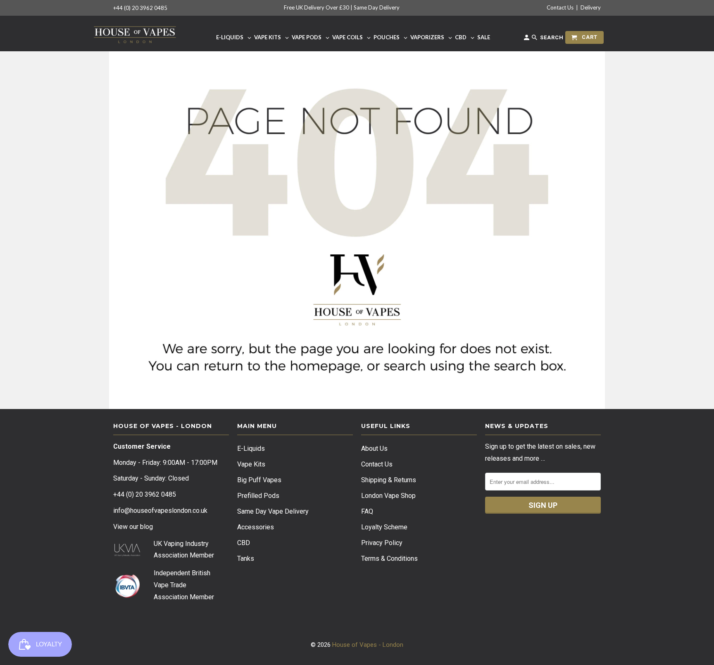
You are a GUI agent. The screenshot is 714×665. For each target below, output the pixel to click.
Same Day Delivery (377, 7)
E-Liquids (251, 448)
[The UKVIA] (127, 554)
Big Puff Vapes (259, 480)
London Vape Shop (388, 496)
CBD (243, 543)
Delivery (591, 7)
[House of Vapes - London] (135, 33)
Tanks (245, 558)
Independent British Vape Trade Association (182, 585)
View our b (133, 527)
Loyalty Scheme (384, 527)
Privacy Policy (381, 543)
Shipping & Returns (388, 480)
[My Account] (527, 39)
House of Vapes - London (367, 644)
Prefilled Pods (258, 496)
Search (551, 37)
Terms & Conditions (389, 558)
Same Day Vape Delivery (273, 511)
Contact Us (560, 7)
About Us (374, 448)
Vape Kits (251, 464)
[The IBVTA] (127, 596)
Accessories (255, 527)
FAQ (367, 511)
